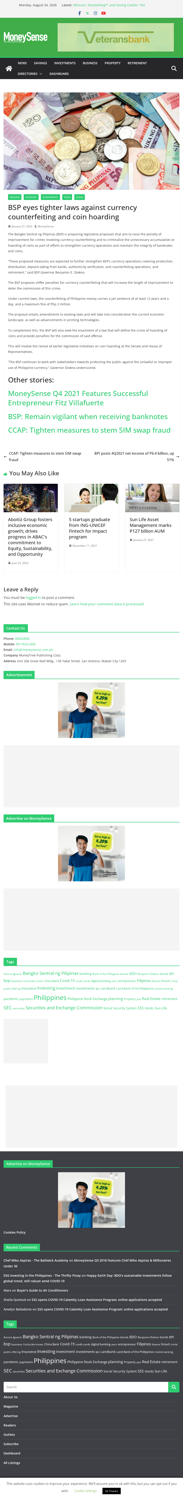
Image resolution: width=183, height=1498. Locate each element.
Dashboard (59, 74)
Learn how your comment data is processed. (107, 604)
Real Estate (151, 998)
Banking (15, 197)
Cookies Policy (15, 1232)
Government (50, 197)
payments (26, 999)
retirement (169, 999)
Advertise (11, 1416)
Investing (46, 988)
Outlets (9, 1434)
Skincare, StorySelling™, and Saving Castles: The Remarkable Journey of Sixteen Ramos (109, 7)
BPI (171, 974)
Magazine (11, 1406)
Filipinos (144, 980)
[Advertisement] (91, 776)
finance (156, 981)
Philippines (50, 997)
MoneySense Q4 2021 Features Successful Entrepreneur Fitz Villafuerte (78, 397)
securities (19, 1008)
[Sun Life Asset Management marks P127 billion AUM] (152, 486)
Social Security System (120, 1008)
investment (65, 988)
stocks (149, 1008)
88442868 (22, 638)
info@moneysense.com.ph (33, 650)
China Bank (51, 981)
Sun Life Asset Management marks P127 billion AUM (151, 525)
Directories (27, 74)
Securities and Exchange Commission (64, 1007)
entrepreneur (127, 981)
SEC (8, 1007)
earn (114, 981)
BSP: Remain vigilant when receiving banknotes (88, 416)
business (16, 981)
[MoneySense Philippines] (9, 68)
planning (115, 998)
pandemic (11, 999)
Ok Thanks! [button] (111, 1491)
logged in (33, 597)
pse (139, 999)
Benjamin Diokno (148, 974)
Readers (10, 1425)
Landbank (108, 988)
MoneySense (46, 226)
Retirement (137, 63)
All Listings (12, 1463)
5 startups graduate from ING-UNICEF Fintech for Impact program (89, 528)
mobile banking (164, 988)
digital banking (100, 981)
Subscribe (11, 1444)
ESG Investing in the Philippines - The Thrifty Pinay (42, 1275)
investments (85, 988)
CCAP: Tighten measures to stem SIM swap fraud (89, 430)
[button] (39, 74)
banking (85, 974)
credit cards (82, 981)
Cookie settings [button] (85, 1490)
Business (90, 63)
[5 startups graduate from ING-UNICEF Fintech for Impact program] (91, 486)
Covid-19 (67, 980)
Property (113, 63)
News (22, 63)
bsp (7, 980)
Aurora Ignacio (13, 974)
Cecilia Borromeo (33, 981)
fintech (165, 981)
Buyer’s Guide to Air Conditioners (42, 1290)
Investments (65, 63)
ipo (98, 988)
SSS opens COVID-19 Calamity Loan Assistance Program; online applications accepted (97, 1300)
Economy (31, 197)
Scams (79, 197)
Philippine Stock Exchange (87, 998)
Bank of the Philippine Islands (110, 974)
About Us (11, 1397)
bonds (164, 974)
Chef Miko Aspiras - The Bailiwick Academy (36, 1260)
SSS (141, 1008)
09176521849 (25, 644)
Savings (40, 63)
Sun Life (161, 1008)
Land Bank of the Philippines (135, 988)
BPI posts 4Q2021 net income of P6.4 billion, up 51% (134, 456)
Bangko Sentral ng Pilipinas (51, 973)
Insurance (28, 988)
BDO (133, 973)
